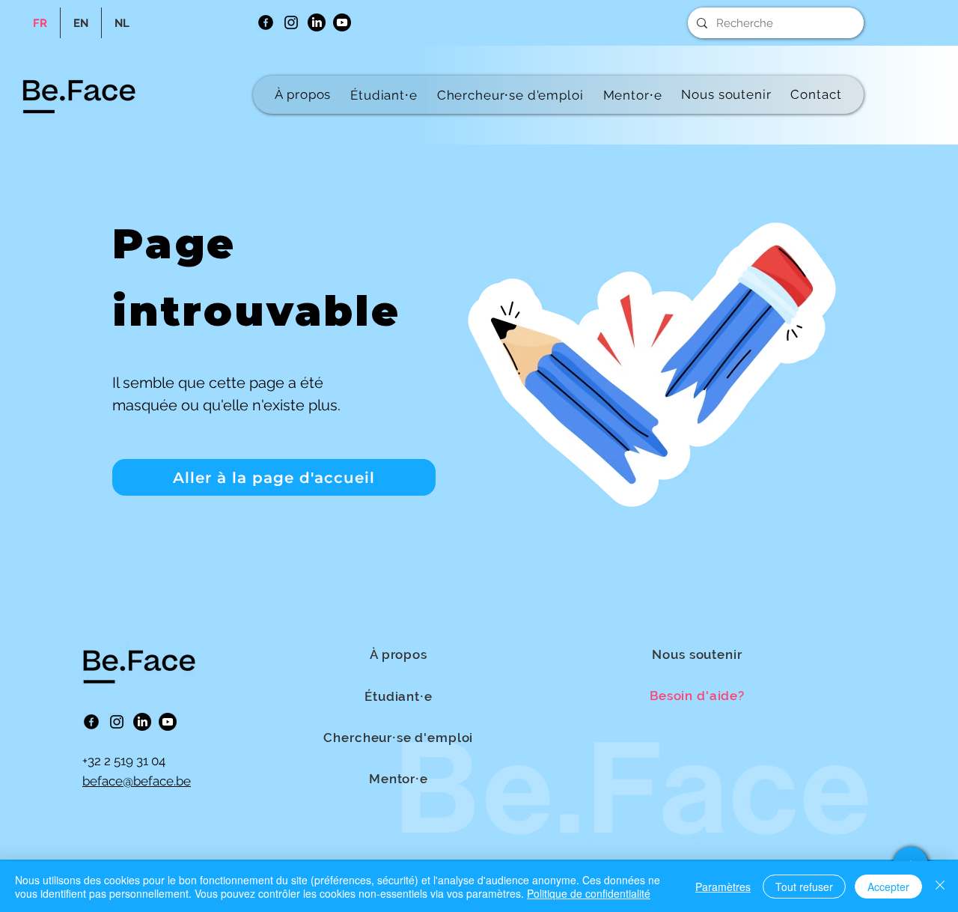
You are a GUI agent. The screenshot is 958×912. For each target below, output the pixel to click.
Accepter (888, 886)
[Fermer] (940, 886)
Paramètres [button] (723, 886)
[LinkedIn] (317, 22)
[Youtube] (342, 22)
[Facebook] (266, 22)
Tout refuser (804, 886)
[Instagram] (291, 22)
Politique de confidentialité (588, 893)
